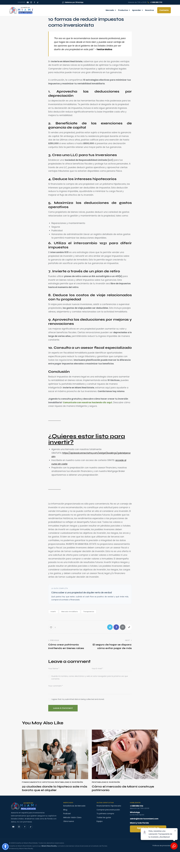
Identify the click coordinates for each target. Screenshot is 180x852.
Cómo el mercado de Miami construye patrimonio (123, 788)
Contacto (164, 10)
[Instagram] (31, 2)
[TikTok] (38, 2)
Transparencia (88, 612)
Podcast (67, 813)
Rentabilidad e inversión (69, 782)
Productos (123, 10)
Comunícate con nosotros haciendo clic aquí (87, 402)
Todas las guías (104, 817)
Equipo (100, 821)
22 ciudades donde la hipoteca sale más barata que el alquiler (54, 788)
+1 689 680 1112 (156, 2)
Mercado (110, 10)
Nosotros (149, 10)
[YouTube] (28, 2)
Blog (65, 810)
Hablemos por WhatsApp (74, 2)
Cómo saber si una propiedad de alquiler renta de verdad (81, 592)
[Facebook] (34, 2)
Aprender (136, 10)
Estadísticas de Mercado (74, 806)
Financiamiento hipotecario (109, 806)
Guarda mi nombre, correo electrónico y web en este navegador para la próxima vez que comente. (89, 677)
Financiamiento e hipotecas (38, 782)
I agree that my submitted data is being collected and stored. (77, 699)
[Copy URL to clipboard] (129, 627)
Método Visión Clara (72, 817)
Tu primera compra (105, 813)
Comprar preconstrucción (108, 810)
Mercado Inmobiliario (69, 612)
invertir (53, 612)
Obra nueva (68, 821)
